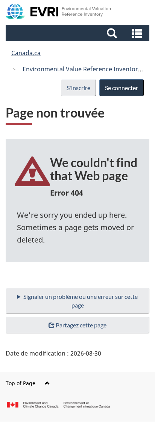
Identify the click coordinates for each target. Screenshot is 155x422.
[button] (78, 33)
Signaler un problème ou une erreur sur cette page (80, 301)
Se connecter (121, 87)
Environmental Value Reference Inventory (82, 69)
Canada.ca (26, 53)
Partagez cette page (81, 325)
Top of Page (20, 383)
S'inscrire (78, 87)
